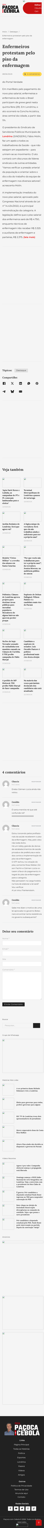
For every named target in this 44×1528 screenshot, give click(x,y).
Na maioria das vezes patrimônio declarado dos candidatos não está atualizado (32, 685)
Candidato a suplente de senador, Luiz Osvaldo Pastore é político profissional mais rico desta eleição (32, 649)
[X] (12, 383)
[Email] (20, 391)
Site (4, 959)
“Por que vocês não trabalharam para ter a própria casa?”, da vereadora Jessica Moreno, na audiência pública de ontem (33, 566)
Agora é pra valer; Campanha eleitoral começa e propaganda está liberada (28, 1168)
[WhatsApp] (29, 383)
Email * (5, 949)
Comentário (8, 970)
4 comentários (33, 74)
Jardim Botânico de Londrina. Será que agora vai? (11, 526)
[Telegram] (4, 391)
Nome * (5, 938)
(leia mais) (29, 237)
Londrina (7, 136)
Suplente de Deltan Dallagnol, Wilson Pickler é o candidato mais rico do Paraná (32, 599)
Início (4, 32)
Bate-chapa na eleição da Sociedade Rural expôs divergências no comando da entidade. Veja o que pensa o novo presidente (28, 1210)
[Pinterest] (37, 383)
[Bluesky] (12, 391)
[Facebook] (4, 383)
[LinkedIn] (20, 383)
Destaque (14, 32)
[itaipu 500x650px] (22, 1267)
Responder (36, 781)
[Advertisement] (22, 275)
